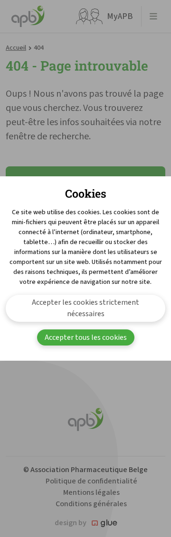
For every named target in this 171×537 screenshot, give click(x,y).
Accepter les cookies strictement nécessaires (85, 308)
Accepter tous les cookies (86, 337)
